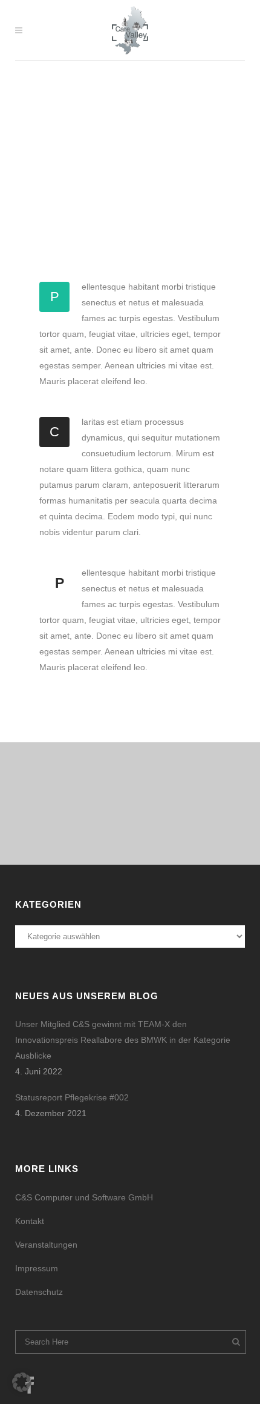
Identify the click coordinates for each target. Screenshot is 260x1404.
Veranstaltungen (46, 1244)
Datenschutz (39, 1292)
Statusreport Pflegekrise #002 (72, 1097)
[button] (22, 1382)
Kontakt (29, 1221)
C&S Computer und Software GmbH (84, 1197)
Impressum (36, 1268)
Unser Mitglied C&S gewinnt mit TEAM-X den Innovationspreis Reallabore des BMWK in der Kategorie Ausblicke (122, 1039)
